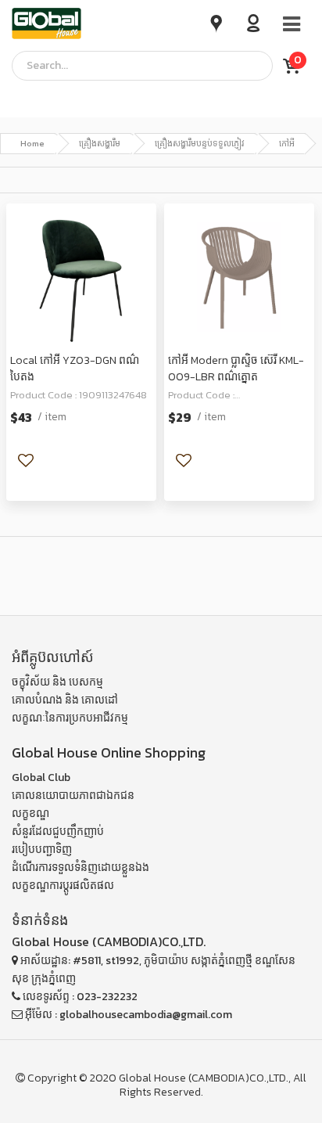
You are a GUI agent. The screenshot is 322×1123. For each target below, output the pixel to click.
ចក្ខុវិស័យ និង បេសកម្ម (57, 682)
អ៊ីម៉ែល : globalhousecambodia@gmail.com (127, 1014)
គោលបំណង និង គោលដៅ (65, 700)
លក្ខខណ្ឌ (30, 813)
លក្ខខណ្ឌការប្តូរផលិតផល (63, 885)
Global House (152, 1078)
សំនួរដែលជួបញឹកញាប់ (58, 831)
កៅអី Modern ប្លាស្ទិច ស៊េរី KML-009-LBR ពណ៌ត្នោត (236, 368)
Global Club (41, 777)
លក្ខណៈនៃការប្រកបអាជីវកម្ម (70, 718)
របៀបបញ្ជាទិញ (42, 849)
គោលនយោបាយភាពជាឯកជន (73, 795)
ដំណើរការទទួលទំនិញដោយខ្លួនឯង (80, 867)
